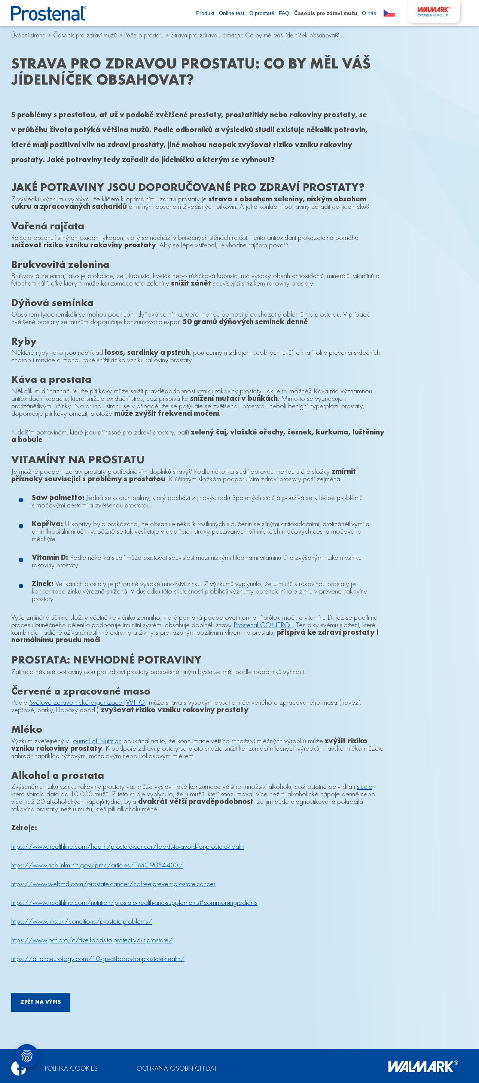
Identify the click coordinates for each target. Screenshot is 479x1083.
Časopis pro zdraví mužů (325, 13)
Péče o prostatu (144, 36)
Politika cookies (71, 1069)
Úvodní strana (28, 36)
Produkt (205, 13)
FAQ (284, 13)
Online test (231, 13)
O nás (369, 13)
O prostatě (261, 13)
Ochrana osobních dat (177, 1069)
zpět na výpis (41, 1002)
